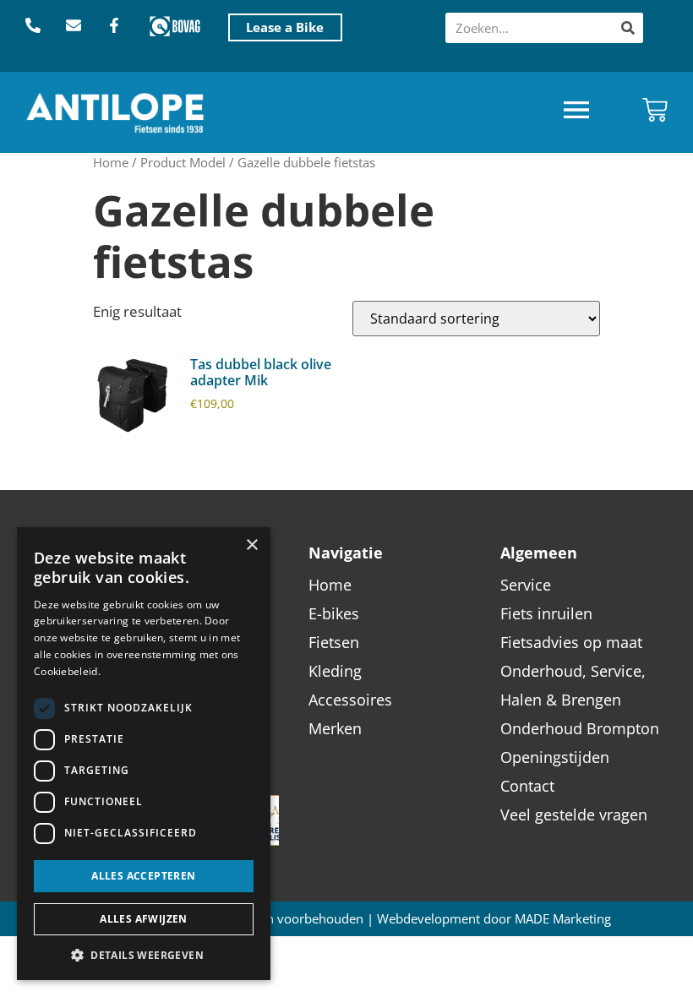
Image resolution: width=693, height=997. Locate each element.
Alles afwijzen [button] (144, 919)
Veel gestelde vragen (573, 814)
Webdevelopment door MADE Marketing (494, 919)
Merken (335, 728)
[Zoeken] (628, 28)
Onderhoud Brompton (579, 728)
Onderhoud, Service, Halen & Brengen (573, 685)
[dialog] (143, 753)
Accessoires (350, 699)
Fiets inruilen (546, 613)
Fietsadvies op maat (571, 642)
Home (110, 162)
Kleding (335, 671)
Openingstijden (554, 757)
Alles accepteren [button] (143, 876)
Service (525, 585)
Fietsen (333, 642)
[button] (576, 111)
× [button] (251, 545)
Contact (527, 786)
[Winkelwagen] (655, 110)
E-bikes (333, 613)
